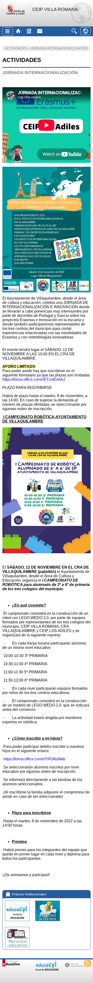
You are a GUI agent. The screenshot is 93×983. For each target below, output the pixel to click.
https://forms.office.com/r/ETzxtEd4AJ (33, 379)
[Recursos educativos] (17, 948)
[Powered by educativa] (11, 963)
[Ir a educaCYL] (46, 970)
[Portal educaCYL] (18, 922)
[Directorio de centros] (47, 922)
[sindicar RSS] (87, 963)
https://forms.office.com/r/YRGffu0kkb (34, 759)
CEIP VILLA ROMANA (55, 9)
